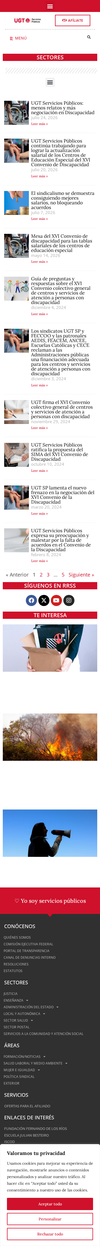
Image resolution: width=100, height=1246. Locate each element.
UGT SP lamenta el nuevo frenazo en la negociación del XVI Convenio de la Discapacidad (62, 495)
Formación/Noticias (22, 1056)
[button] (50, 6)
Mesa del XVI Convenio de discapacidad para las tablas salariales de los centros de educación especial (61, 243)
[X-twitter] (43, 600)
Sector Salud (16, 1020)
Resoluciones (16, 964)
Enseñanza (13, 1000)
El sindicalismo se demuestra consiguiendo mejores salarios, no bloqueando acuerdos (62, 200)
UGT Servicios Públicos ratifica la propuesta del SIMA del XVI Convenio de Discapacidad (59, 452)
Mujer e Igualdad (19, 1070)
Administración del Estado (29, 1007)
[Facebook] (31, 600)
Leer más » (39, 124)
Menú (21, 38)
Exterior (11, 1083)
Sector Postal (16, 1027)
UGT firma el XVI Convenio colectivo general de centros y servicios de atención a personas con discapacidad (62, 409)
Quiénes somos (17, 937)
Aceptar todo (50, 1203)
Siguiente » (81, 574)
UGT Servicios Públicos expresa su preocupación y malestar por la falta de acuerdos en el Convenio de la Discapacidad (61, 540)
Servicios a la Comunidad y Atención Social (43, 1033)
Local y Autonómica (22, 1013)
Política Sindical (19, 1076)
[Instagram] (68, 600)
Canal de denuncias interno (30, 957)
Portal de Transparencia (26, 950)
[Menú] (11, 38)
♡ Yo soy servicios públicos (50, 900)
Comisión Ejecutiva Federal (28, 944)
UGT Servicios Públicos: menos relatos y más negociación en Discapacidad (62, 108)
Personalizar (50, 1219)
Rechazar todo (50, 1234)
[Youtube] (56, 600)
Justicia (11, 993)
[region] (50, 1195)
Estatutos (13, 970)
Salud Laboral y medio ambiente (33, 1063)
